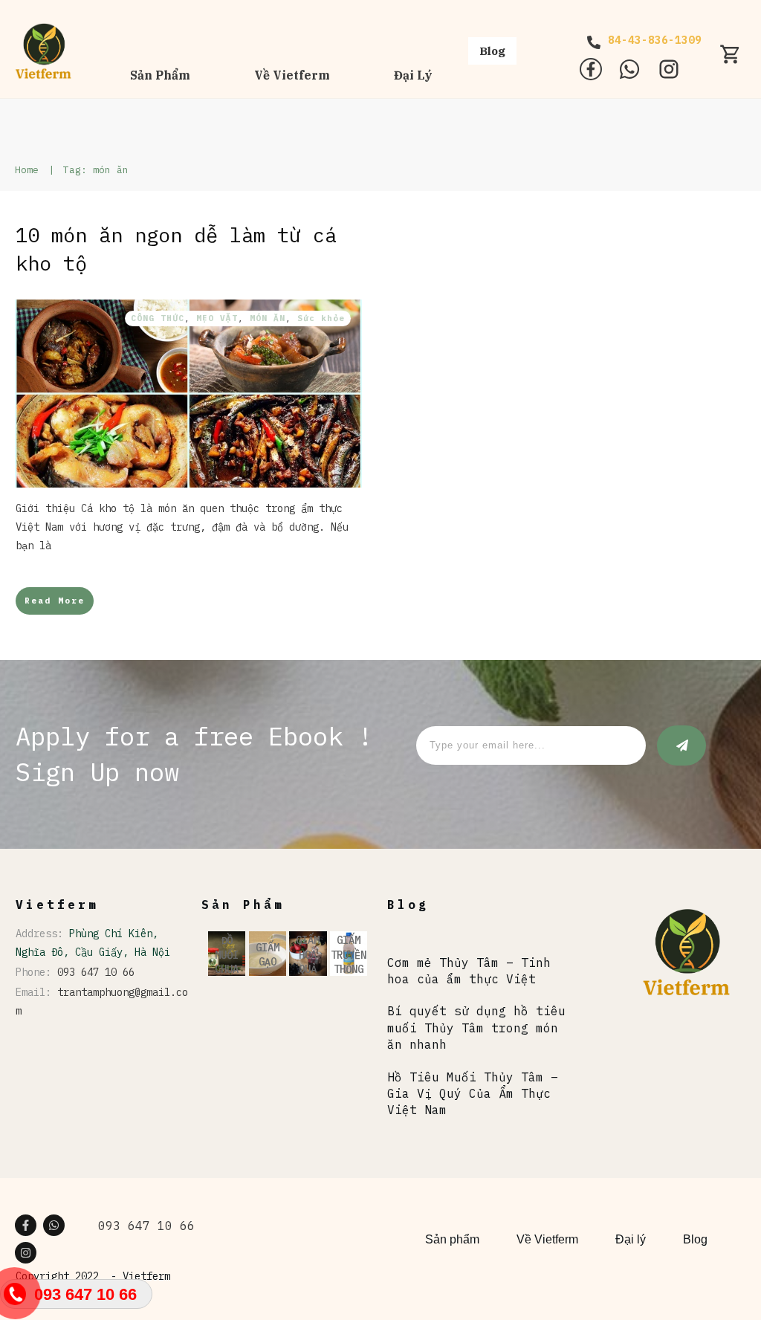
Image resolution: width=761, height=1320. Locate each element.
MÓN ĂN (267, 318)
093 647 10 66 (96, 972)
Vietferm (146, 1276)
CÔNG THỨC (157, 318)
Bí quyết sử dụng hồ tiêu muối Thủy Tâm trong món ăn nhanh (476, 1027)
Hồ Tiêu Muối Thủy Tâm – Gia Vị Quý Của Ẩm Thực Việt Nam (472, 1094)
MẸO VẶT (217, 318)
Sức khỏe (321, 318)
